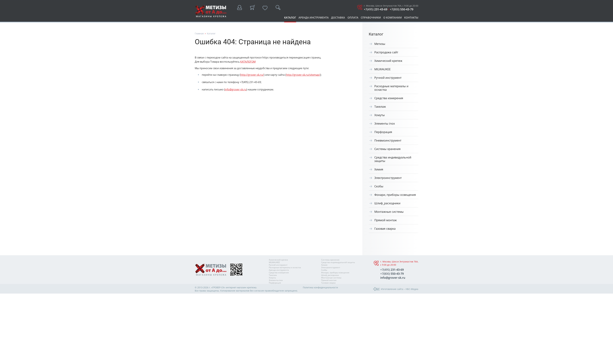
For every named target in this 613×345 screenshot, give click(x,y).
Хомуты (379, 115)
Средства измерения (388, 98)
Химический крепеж (388, 60)
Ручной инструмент (387, 77)
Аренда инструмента (314, 18)
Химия (378, 169)
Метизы (379, 44)
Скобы (378, 186)
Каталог (290, 18)
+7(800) (401, 9)
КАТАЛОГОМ (248, 61)
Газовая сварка (385, 228)
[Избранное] (265, 8)
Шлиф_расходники (387, 203)
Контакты (411, 18)
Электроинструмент (388, 178)
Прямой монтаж (385, 220)
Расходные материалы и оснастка (391, 87)
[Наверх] (604, 341)
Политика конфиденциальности (320, 287)
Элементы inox (384, 123)
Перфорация (383, 132)
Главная (199, 33)
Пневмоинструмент (387, 140)
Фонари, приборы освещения (395, 194)
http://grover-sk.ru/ (252, 75)
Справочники (371, 18)
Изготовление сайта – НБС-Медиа (399, 289)
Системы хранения (387, 149)
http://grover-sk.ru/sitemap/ (303, 75)
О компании (392, 18)
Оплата (353, 18)
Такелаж (380, 106)
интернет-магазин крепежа (241, 287)
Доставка (338, 18)
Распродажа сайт (386, 52)
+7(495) (375, 9)
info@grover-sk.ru (235, 89)
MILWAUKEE (382, 69)
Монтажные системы (389, 211)
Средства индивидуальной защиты (392, 159)
